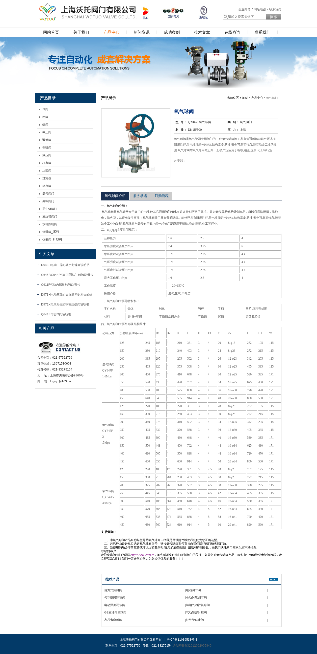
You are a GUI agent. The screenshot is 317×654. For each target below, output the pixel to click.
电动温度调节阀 (114, 605)
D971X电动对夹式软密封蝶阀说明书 (65, 304)
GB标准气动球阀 (115, 612)
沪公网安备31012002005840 (191, 645)
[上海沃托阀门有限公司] (86, 11)
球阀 (45, 109)
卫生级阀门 (49, 209)
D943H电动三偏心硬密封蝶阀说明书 (65, 265)
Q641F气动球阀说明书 (56, 314)
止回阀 (46, 170)
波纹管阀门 (49, 216)
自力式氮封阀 (113, 590)
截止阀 (46, 132)
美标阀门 (48, 201)
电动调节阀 (193, 590)
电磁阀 (46, 147)
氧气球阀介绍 (115, 196)
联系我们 (275, 9)
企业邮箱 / (245, 9)
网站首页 (51, 32)
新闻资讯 (142, 32)
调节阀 (46, 140)
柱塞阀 (46, 163)
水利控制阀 (49, 224)
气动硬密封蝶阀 (196, 612)
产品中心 (111, 32)
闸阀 (45, 117)
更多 (273, 579)
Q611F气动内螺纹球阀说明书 (60, 284)
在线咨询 (232, 32)
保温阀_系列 (50, 232)
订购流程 (162, 196)
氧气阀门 (48, 193)
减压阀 (46, 155)
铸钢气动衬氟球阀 (198, 605)
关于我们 (81, 32)
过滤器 (46, 178)
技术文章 (202, 32)
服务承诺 (140, 196)
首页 (245, 98)
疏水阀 (46, 186)
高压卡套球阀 (113, 620)
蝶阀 (45, 124)
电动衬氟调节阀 (196, 597)
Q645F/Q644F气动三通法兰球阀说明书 (67, 275)
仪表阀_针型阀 (52, 239)
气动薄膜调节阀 (114, 597)
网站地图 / (261, 9)
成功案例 (172, 32)
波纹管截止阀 (195, 620)
